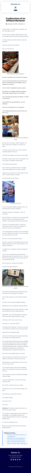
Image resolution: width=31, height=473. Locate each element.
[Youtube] (19, 459)
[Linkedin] (11, 459)
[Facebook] (13, 459)
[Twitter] (17, 459)
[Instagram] (15, 459)
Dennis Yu (15, 4)
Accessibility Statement (15, 457)
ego (5, 266)
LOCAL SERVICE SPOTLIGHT (15, 455)
